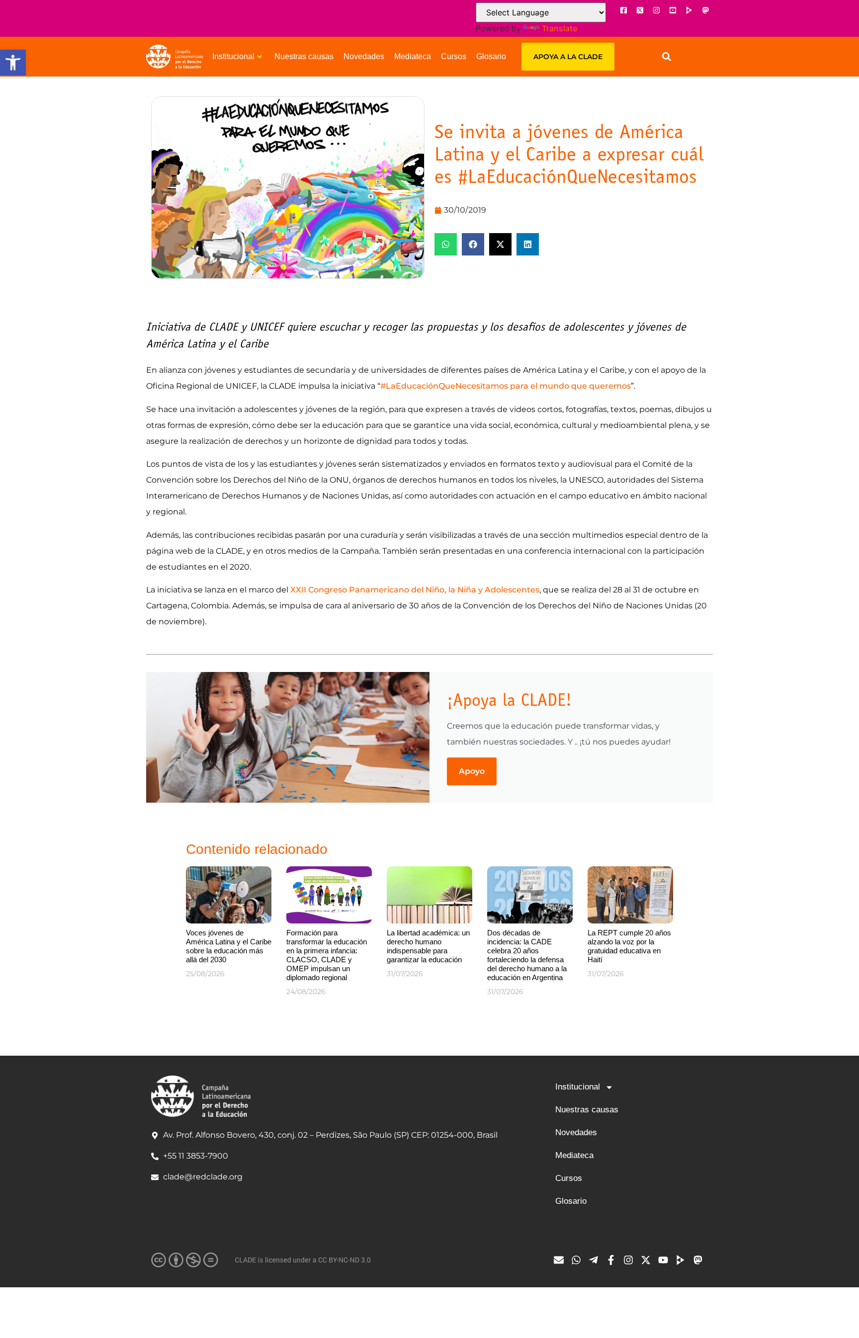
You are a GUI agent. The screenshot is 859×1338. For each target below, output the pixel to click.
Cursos (453, 56)
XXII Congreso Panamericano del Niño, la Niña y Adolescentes (413, 589)
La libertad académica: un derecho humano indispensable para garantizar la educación (428, 946)
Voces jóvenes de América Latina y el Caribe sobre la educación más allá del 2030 (228, 946)
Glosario (491, 56)
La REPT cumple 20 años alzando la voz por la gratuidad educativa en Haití (629, 946)
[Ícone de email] (561, 1260)
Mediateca (412, 56)
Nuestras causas (304, 56)
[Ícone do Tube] (683, 1260)
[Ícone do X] (639, 9)
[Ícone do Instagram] (656, 9)
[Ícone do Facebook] (623, 9)
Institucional (233, 56)
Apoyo (472, 771)
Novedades (364, 56)
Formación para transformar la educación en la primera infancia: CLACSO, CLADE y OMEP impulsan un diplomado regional (326, 955)
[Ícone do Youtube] (672, 9)
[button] (13, 63)
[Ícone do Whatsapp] (578, 1260)
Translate (559, 28)
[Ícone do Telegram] (596, 1260)
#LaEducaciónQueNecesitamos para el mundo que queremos (505, 386)
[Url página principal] (174, 57)
